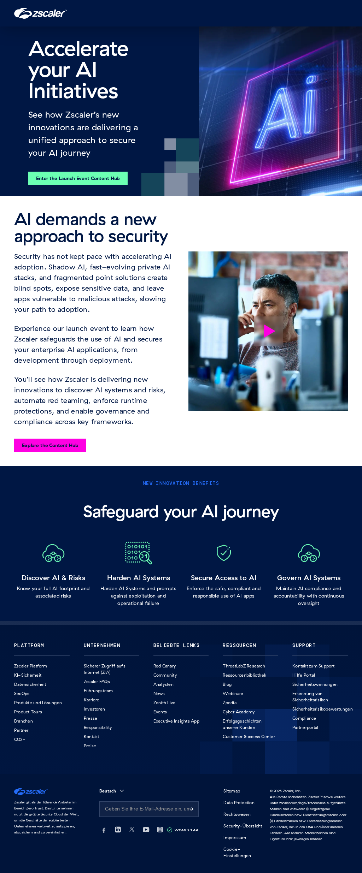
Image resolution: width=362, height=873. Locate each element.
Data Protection (239, 802)
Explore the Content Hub (50, 445)
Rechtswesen (237, 814)
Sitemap (231, 791)
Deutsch (107, 791)
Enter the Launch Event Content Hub (78, 178)
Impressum (234, 837)
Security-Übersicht (242, 826)
